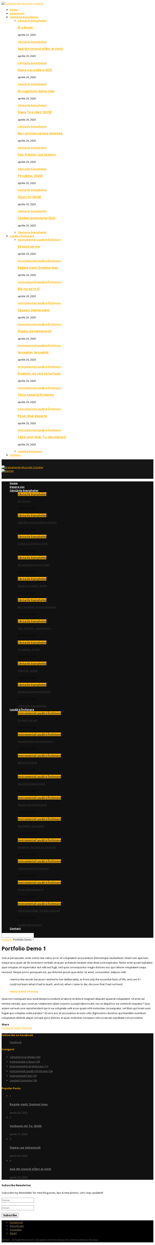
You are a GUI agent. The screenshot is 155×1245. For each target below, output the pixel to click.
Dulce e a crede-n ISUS (35, 70)
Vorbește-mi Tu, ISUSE (26, 1126)
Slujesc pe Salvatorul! (34, 331)
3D (11, 939)
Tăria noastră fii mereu (36, 395)
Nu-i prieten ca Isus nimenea (40, 133)
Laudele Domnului (23, 1080)
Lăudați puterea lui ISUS (36, 218)
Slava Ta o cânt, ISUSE (34, 112)
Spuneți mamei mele (33, 310)
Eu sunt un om (29, 246)
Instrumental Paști (23, 1076)
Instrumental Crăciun (25, 1061)
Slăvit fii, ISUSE (29, 197)
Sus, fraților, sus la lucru (37, 155)
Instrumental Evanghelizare (29, 1066)
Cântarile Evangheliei (32, 20)
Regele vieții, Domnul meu (38, 268)
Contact (15, 455)
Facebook (16, 1042)
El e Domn (25, 27)
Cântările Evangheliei (24, 17)
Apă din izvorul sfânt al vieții (40, 49)
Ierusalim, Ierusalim (33, 352)
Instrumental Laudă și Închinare (39, 239)
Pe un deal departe (32, 416)
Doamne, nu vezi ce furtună (39, 374)
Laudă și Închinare (22, 236)
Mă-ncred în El (29, 289)
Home (14, 10)
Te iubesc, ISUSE (30, 176)
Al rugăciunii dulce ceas (36, 91)
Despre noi (17, 13)
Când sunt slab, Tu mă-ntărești (42, 437)
